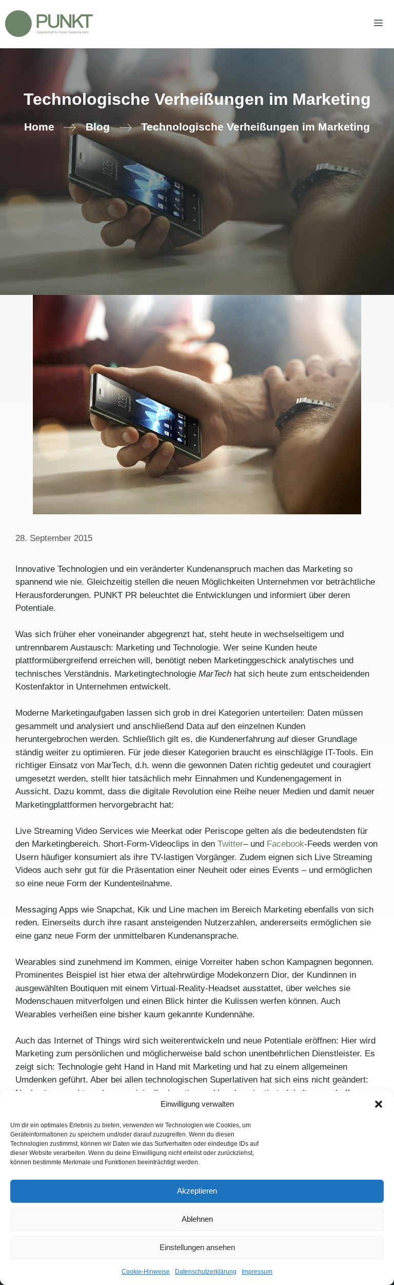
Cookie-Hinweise (146, 1271)
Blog (98, 127)
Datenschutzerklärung (206, 1271)
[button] (378, 1104)
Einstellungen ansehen (197, 1247)
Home (39, 127)
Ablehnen (197, 1219)
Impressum (257, 1271)
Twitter (230, 844)
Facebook (285, 844)
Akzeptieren (197, 1190)
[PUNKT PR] (49, 23)
